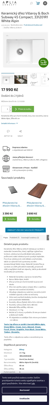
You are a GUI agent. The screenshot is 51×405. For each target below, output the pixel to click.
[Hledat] (31, 3)
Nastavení (24, 390)
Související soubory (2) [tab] (30, 237)
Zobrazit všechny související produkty (25, 230)
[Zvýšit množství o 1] (10, 107)
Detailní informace (8, 123)
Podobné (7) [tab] (14, 237)
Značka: (13, 27)
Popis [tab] (6, 237)
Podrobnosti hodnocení (33, 25)
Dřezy (21, 349)
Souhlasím (24, 398)
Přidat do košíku (24, 109)
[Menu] (45, 3)
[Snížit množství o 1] (10, 110)
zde (33, 383)
